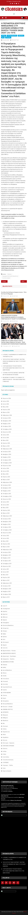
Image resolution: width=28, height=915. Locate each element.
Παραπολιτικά (6, 731)
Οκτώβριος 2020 (7, 594)
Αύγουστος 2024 (7, 465)
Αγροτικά (5, 614)
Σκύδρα (4, 751)
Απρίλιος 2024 (6, 476)
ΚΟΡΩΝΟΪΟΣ (6, 712)
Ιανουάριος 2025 (7, 451)
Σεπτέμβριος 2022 (7, 530)
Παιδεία (4, 729)
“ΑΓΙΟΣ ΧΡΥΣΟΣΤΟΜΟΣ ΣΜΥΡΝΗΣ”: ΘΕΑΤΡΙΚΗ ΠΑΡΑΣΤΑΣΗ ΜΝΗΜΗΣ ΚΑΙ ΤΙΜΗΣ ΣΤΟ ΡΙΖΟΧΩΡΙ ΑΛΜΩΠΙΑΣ (14, 361)
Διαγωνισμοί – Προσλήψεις (9, 656)
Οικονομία (8, 37)
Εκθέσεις (9, 274)
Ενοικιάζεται (6, 678)
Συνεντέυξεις (6, 757)
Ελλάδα (3, 35)
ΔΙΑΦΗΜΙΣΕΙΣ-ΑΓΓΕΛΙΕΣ (8, 661)
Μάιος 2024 (5, 474)
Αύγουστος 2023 (7, 499)
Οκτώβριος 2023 (7, 493)
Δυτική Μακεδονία (7, 670)
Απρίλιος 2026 (6, 409)
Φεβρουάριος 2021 (7, 583)
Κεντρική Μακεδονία (12, 35)
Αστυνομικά (6, 642)
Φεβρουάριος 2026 (7, 415)
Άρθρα (4, 633)
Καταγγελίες (6, 701)
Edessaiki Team (15, 40)
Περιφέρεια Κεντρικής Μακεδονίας (10, 276)
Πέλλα (4, 734)
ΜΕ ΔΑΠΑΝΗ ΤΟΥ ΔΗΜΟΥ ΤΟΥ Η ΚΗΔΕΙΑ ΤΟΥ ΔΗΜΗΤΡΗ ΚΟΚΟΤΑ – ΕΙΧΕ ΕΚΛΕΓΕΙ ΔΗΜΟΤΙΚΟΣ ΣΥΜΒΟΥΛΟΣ (14, 379)
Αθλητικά (5, 617)
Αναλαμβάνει (6, 622)
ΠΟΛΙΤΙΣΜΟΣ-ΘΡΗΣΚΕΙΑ (8, 745)
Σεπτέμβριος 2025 (7, 429)
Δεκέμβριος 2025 (7, 420)
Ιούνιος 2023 (6, 504)
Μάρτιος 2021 (6, 580)
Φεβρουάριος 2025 (7, 448)
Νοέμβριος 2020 (7, 591)
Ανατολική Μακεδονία (8, 625)
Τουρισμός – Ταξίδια (8, 765)
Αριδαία (5, 636)
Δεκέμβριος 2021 (7, 555)
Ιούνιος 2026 (6, 404)
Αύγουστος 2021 (7, 566)
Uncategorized (6, 608)
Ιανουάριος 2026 (7, 418)
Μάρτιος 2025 (6, 446)
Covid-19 (5, 605)
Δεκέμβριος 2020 (7, 588)
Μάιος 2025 (5, 440)
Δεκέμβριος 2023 (7, 488)
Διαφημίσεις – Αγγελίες (8, 659)
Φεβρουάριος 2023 (7, 516)
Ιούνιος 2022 (6, 538)
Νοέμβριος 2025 (7, 423)
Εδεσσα (4, 673)
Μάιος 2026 (5, 406)
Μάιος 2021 (5, 574)
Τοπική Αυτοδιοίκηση (8, 759)
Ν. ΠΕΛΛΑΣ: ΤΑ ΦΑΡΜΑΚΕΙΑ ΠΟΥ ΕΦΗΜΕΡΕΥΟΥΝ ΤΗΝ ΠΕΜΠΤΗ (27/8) (14, 355)
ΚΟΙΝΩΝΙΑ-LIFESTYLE (8, 709)
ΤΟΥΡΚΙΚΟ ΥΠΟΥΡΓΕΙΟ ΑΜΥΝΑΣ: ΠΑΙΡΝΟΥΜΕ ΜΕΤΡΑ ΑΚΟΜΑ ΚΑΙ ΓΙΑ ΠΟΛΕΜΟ (13, 373)
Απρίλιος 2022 (6, 544)
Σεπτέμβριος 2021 (7, 563)
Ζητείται (5, 695)
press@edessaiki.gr (8, 789)
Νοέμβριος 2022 (7, 524)
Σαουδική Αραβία (6, 278)
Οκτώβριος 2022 (7, 527)
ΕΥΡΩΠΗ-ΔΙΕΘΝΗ (7, 692)
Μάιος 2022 (5, 541)
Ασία (4, 639)
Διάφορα (5, 664)
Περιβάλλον (5, 737)
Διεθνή (4, 667)
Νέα (3, 37)
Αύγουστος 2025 (7, 432)
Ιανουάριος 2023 (7, 518)
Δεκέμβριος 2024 (7, 454)
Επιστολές (5, 684)
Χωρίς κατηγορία (7, 771)
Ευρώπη (5, 689)
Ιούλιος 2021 (6, 569)
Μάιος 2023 (5, 507)
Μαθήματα (5, 717)
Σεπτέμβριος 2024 (7, 462)
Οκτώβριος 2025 (7, 426)
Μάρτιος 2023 (6, 513)
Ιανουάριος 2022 (7, 552)
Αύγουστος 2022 (7, 532)
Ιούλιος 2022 (6, 535)
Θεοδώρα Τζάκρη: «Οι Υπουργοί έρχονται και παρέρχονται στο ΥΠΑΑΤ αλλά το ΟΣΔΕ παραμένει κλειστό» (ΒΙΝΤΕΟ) (5, 281)
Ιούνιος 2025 (6, 437)
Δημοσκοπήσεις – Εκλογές (9, 650)
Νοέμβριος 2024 (7, 457)
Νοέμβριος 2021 (7, 558)
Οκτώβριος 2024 (7, 460)
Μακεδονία (21, 35)
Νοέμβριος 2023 (7, 490)
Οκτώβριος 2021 (7, 560)
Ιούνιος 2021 (6, 572)
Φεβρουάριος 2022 (7, 549)
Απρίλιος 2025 (6, 443)
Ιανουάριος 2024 (7, 485)
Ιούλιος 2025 (6, 434)
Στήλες (4, 754)
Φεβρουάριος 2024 (7, 482)
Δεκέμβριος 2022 (7, 521)
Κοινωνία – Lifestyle (7, 706)
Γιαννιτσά (5, 647)
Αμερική (5, 619)
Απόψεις (5, 631)
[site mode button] (22, 17)
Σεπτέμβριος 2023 (7, 496)
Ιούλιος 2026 (6, 401)
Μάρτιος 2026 (6, 412)
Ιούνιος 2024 (6, 471)
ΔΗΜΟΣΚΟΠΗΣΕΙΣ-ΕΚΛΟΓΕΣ (9, 653)
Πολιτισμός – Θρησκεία (8, 743)
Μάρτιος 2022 (6, 546)
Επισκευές (5, 681)
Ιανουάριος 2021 (7, 586)
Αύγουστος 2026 (7, 398)
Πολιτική (5, 740)
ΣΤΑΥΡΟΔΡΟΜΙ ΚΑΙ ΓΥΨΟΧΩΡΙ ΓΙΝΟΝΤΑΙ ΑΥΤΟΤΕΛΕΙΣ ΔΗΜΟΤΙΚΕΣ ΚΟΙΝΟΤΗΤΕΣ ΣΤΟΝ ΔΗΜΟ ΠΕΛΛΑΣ (13, 368)
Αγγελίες (5, 611)
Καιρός (4, 698)
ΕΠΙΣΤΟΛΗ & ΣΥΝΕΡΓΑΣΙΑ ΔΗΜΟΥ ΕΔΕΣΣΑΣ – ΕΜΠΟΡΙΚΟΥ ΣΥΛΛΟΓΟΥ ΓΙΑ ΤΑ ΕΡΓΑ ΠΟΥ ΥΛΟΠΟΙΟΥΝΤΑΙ (24, 281)
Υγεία (4, 768)
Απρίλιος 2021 (6, 577)
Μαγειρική (5, 715)
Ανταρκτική (5, 628)
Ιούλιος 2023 (6, 502)
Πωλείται (5, 748)
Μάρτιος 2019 (6, 597)
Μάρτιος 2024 (6, 479)
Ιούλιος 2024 (6, 468)
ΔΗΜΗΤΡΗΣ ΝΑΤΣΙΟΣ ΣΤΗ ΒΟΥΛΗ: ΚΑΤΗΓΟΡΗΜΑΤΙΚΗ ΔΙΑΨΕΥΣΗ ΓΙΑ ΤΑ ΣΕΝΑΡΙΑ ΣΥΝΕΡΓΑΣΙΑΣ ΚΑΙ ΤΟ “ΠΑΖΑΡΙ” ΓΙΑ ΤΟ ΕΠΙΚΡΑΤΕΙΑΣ (13, 317)
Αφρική (4, 645)
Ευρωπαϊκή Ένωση (7, 687)
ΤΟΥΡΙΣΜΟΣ (6, 762)
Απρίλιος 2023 (6, 510)
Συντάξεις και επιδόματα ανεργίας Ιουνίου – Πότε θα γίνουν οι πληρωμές (13, 293)
